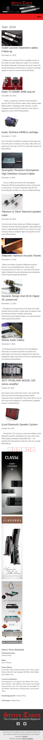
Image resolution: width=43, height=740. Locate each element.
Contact (24, 736)
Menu (39, 17)
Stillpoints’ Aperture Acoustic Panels (21, 255)
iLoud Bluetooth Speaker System (20, 424)
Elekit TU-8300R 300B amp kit (18, 91)
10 (28, 449)
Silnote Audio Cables (13, 340)
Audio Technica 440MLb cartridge (20, 132)
